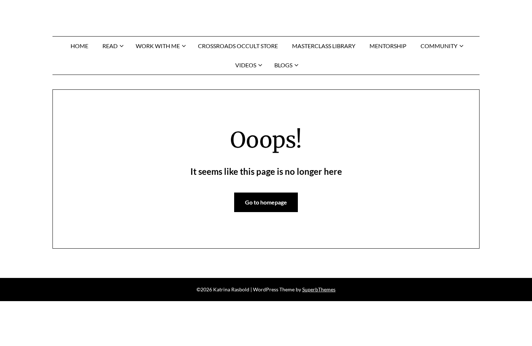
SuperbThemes (318, 289)
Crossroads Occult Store (238, 45)
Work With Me (158, 45)
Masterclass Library (323, 45)
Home (79, 45)
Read (110, 45)
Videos (245, 65)
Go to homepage (266, 202)
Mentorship (388, 45)
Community (439, 45)
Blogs (283, 65)
